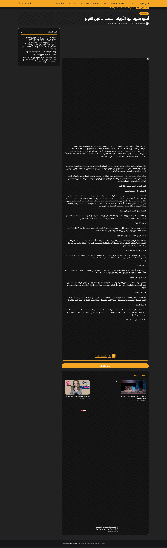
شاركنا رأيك (105, 366)
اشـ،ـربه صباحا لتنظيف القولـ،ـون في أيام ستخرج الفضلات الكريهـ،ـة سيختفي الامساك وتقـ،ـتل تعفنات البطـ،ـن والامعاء (39, 59)
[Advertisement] (83, 424)
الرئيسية (132, 3)
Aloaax (72, 543)
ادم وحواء (95, 3)
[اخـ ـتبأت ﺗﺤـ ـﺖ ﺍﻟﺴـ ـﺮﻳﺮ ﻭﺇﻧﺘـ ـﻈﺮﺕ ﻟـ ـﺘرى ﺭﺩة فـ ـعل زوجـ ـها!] (133, 387)
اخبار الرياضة (123, 3)
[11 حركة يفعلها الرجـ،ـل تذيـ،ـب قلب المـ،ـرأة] (77, 387)
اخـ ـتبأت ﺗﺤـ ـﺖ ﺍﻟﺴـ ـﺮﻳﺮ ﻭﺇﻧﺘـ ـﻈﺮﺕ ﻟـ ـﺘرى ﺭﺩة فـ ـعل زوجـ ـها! (133, 397)
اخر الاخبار (105, 3)
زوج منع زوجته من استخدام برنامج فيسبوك (40, 51)
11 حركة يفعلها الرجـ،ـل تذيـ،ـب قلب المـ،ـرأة (78, 396)
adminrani (142, 24)
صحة (68, 3)
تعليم (87, 3)
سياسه (75, 3)
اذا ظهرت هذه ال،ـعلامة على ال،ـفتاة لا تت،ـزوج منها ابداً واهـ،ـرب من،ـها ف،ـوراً (107, 528)
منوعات (49, 3)
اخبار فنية (114, 3)
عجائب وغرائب (59, 3)
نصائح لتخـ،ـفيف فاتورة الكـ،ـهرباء (124, 7)
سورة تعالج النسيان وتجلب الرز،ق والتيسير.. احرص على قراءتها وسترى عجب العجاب (40, 38)
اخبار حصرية (77, 543)
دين (82, 3)
